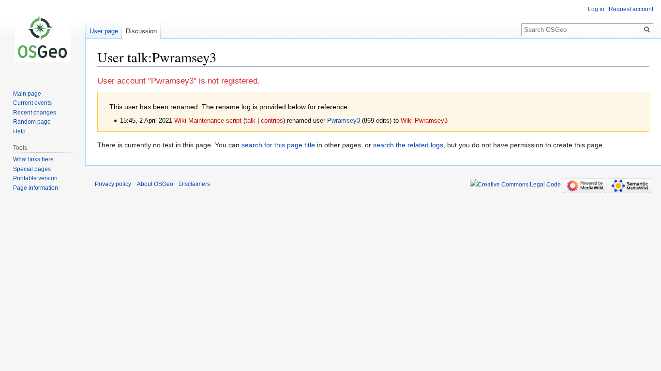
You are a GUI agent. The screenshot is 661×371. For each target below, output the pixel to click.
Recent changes (34, 112)
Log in (596, 9)
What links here (33, 159)
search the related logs (408, 145)
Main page (27, 93)
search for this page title (278, 145)
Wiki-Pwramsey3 (424, 120)
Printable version (35, 178)
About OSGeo (155, 184)
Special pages (32, 169)
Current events (32, 103)
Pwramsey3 (343, 120)
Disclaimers (194, 184)
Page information (35, 188)
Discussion (141, 31)
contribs (272, 120)
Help (19, 131)
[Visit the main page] (42, 38)
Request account (631, 9)
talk (250, 120)
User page (104, 31)
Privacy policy (113, 184)
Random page (32, 121)
